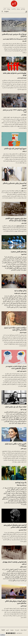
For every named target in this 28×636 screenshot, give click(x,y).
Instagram (8, 633)
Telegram (11, 633)
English (6, 11)
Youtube (14, 633)
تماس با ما (17, 630)
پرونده (8, 9)
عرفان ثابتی (23, 115)
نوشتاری (23, 9)
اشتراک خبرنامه (23, 630)
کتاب (4, 9)
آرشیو (7, 630)
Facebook (9, 633)
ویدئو (18, 9)
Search (2, 11)
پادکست (13, 9)
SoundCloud (13, 633)
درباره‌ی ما (12, 630)
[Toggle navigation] (26, 12)
